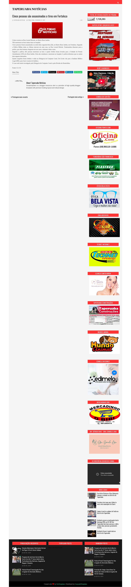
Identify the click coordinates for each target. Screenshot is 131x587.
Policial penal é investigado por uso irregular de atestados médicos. (33, 571)
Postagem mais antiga (75, 97)
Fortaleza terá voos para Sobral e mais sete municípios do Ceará (107, 503)
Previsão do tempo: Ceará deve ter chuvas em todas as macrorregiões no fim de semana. (105, 572)
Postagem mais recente (20, 97)
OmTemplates (60, 584)
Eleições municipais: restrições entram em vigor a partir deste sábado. (34, 549)
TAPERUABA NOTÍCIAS (29, 9)
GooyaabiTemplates (81, 584)
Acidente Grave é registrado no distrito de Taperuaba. (106, 532)
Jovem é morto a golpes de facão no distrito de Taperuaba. (107, 512)
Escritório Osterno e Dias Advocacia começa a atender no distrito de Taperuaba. (107, 495)
